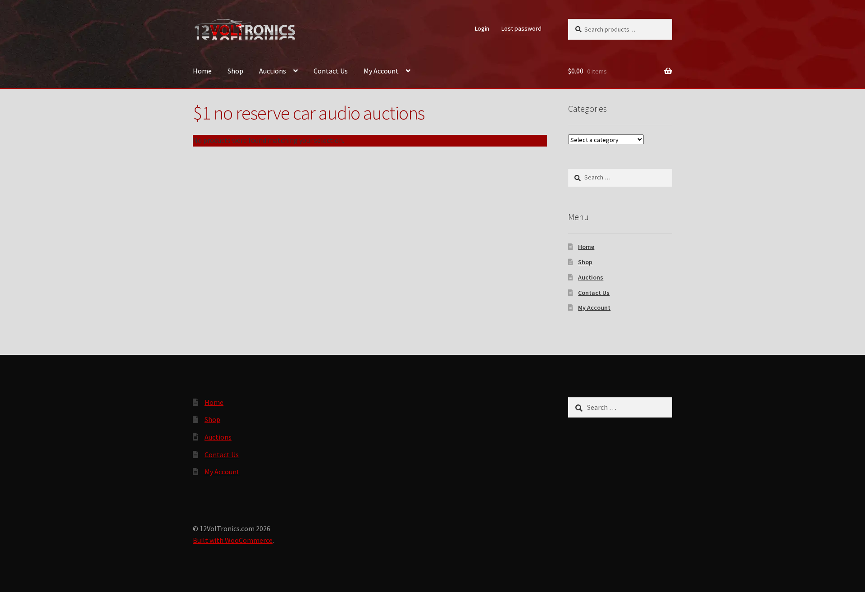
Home (202, 70)
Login (482, 28)
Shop (235, 70)
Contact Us (331, 70)
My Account (381, 70)
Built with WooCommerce (233, 540)
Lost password (521, 28)
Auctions (272, 70)
